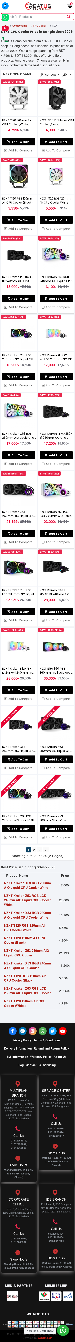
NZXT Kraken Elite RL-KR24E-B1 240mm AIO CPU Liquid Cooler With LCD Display (55, 592)
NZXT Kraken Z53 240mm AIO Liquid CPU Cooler (18, 514)
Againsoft (45, 1338)
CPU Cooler (39, 25)
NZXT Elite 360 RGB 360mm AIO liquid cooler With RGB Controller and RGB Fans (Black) (57, 671)
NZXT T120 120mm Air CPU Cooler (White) (16, 122)
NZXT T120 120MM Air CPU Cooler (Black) (57, 122)
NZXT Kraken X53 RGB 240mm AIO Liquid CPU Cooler (18, 357)
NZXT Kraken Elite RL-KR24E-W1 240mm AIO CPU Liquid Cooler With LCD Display (18, 671)
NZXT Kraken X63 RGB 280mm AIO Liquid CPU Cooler (18, 818)
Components (19, 25)
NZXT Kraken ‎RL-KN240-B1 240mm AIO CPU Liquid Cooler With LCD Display (18, 279)
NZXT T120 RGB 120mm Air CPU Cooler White (55, 201)
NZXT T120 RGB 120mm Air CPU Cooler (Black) (17, 201)
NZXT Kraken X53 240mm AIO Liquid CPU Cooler (18, 749)
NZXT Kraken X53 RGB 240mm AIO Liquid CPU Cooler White (56, 279)
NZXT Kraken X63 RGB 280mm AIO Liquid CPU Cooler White (18, 436)
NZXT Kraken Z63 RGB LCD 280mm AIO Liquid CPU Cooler (18, 592)
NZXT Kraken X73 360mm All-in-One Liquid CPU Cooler (53, 818)
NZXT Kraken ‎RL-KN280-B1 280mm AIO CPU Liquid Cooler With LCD (56, 436)
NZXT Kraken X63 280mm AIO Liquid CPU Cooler (55, 749)
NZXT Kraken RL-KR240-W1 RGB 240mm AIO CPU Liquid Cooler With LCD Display (57, 357)
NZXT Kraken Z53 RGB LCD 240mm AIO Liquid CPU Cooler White (55, 514)
